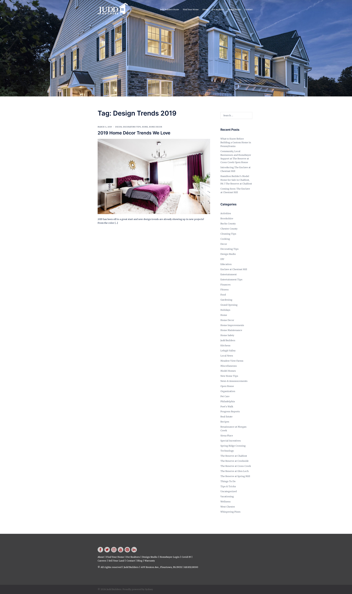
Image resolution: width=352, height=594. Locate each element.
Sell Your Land (116, 560)
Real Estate (226, 416)
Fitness (224, 289)
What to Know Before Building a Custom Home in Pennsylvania (235, 142)
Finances (225, 284)
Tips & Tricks (228, 486)
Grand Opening (228, 304)
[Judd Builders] (113, 9)
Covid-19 (186, 557)
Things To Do (228, 481)
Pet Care (224, 396)
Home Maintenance (231, 330)
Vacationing (227, 496)
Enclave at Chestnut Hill (233, 269)
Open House (227, 386)
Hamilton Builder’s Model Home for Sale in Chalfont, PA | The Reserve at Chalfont (236, 180)
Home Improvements (232, 325)
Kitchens (225, 345)
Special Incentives (230, 440)
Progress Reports (230, 411)
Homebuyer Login (169, 557)
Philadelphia (227, 401)
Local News (226, 355)
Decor (118, 127)
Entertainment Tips (231, 279)
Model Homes (228, 370)
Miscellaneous (228, 365)
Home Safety (227, 335)
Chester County (228, 228)
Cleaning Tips (228, 233)
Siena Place (226, 435)
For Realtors (218, 9)
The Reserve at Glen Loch (234, 471)
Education (226, 264)
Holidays (225, 310)
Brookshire (226, 218)
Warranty (150, 560)
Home (145, 127)
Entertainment (228, 274)
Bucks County (228, 223)
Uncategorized (228, 491)
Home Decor (155, 127)
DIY (222, 259)
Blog (139, 560)
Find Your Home (191, 9)
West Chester (227, 506)
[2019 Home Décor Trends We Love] (154, 176)
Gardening (226, 299)
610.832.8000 (191, 567)
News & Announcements (234, 381)
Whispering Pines (230, 511)
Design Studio (234, 9)
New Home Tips (229, 376)
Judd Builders (227, 340)
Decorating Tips (132, 127)
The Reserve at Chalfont (233, 455)
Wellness (225, 501)
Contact (248, 9)
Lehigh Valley (228, 350)
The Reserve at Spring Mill (235, 476)
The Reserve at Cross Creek (235, 466)
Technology (227, 450)
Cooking (225, 238)
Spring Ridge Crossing (233, 445)
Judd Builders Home (169, 9)
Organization (227, 391)
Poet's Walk (226, 406)
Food (223, 294)
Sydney (149, 589)
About (205, 9)
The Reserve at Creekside (234, 461)
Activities (225, 213)
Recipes (224, 421)
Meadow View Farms (231, 360)
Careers (102, 560)
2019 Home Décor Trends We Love (134, 133)
